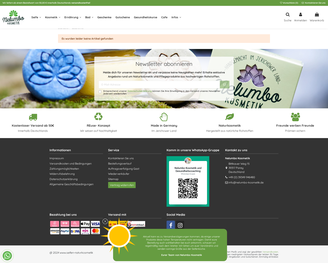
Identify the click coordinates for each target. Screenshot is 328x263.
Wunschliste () (290, 3)
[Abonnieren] (224, 84)
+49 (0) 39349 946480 (242, 177)
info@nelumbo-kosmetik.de (246, 182)
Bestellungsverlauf (120, 163)
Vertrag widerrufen (122, 185)
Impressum (57, 158)
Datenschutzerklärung (140, 91)
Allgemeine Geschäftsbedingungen (71, 184)
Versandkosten (270, 251)
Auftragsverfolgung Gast (123, 168)
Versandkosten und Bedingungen (71, 163)
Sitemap (113, 179)
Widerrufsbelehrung (62, 173)
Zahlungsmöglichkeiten (64, 168)
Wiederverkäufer (118, 173)
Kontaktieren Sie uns (314, 3)
